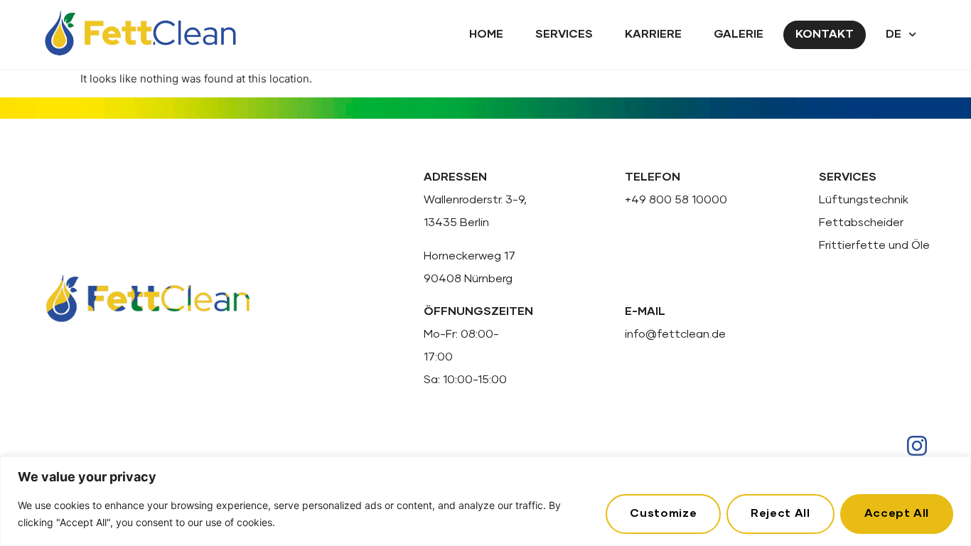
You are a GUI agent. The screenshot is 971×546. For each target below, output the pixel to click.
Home (486, 34)
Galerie (738, 34)
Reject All (780, 513)
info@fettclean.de (675, 334)
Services (564, 34)
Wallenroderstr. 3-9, (475, 199)
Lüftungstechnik (863, 199)
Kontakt (824, 34)
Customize (663, 513)
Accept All (896, 513)
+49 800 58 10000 (676, 199)
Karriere (653, 34)
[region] (485, 501)
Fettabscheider (861, 222)
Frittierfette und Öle (874, 245)
